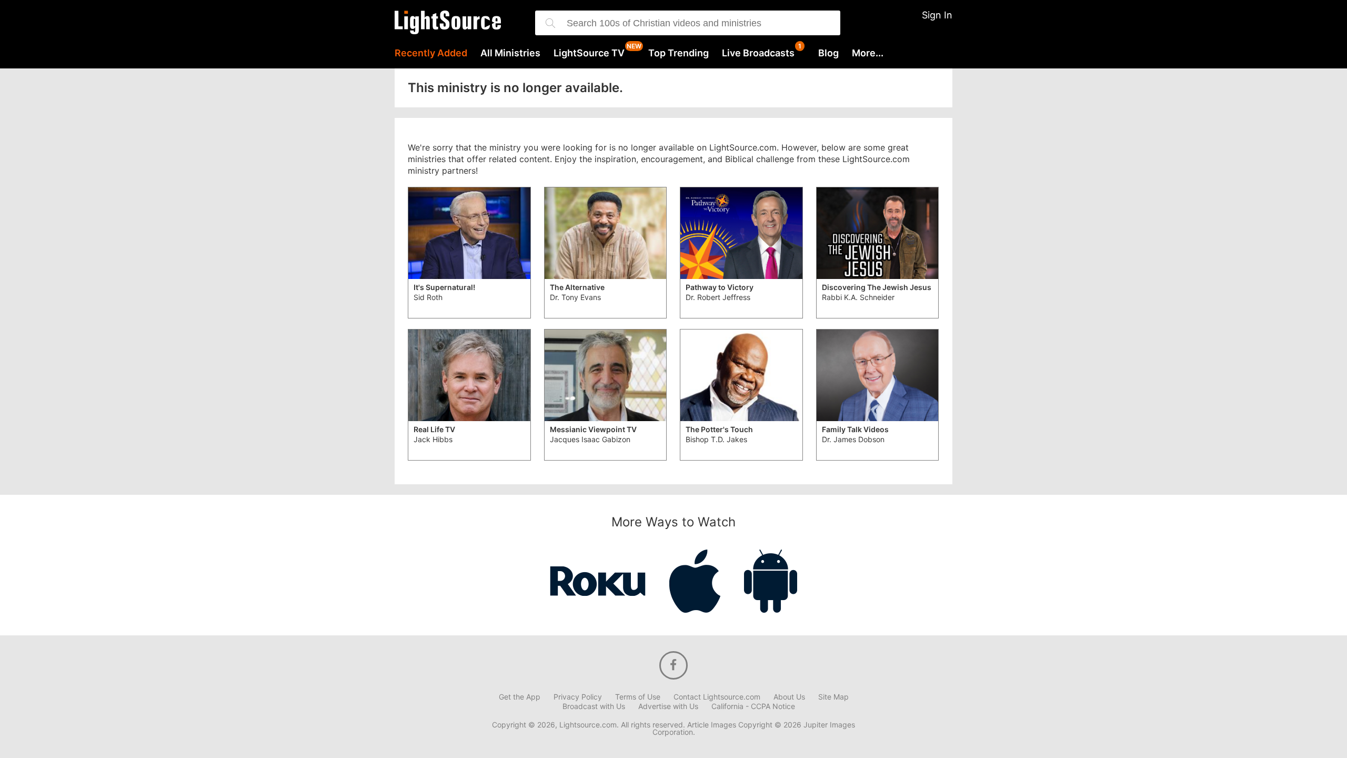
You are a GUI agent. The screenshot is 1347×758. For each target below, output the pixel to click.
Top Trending (678, 53)
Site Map (833, 697)
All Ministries (510, 53)
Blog (828, 53)
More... (867, 53)
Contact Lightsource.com (717, 697)
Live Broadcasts (758, 53)
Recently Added (431, 53)
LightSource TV (589, 53)
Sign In (937, 15)
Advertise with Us (668, 706)
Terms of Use (637, 697)
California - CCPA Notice (753, 706)
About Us (789, 697)
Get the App (519, 697)
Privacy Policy (578, 697)
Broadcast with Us (593, 706)
